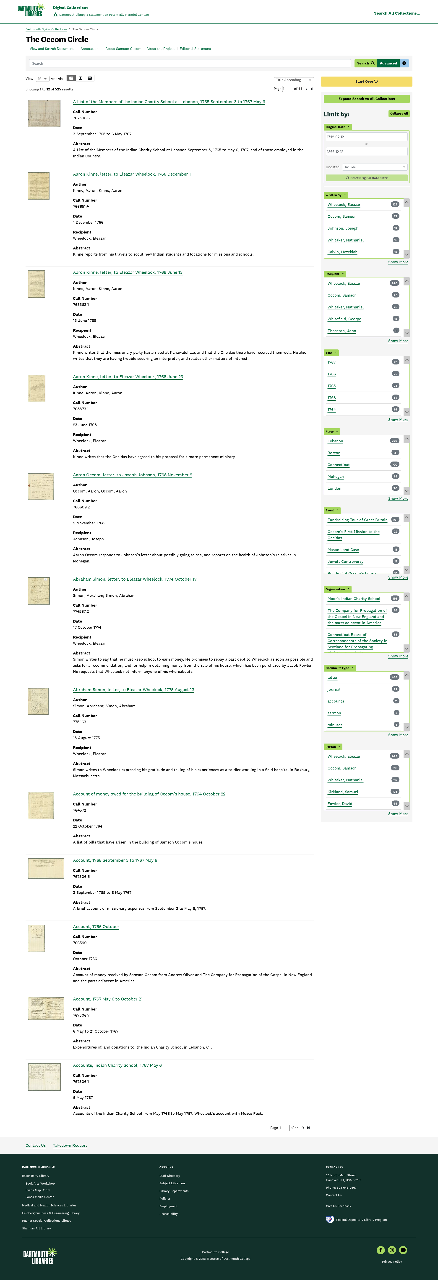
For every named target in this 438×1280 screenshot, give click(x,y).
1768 (332, 397)
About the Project (160, 48)
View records (44, 78)
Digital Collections (70, 7)
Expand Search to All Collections (367, 98)
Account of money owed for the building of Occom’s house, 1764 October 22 (149, 794)
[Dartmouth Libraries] (31, 12)
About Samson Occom (123, 48)
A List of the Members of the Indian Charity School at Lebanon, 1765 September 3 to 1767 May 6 (169, 102)
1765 (332, 385)
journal (334, 689)
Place (330, 431)
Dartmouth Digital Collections (46, 29)
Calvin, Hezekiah (342, 251)
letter (333, 677)
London (334, 488)
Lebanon (335, 441)
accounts (336, 701)
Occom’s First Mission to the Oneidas (354, 534)
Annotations (90, 48)
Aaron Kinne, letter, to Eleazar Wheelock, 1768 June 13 (128, 272)
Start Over (364, 81)
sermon (334, 713)
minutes (335, 724)
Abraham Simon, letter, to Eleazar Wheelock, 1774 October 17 (135, 579)
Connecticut (339, 464)
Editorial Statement (195, 48)
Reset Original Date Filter (369, 178)
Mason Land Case (343, 549)
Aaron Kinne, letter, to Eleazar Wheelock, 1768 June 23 (128, 377)
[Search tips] (404, 63)
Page (278, 88)
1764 (332, 409)
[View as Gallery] (80, 78)
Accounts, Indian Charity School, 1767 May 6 (117, 1065)
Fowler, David (340, 803)
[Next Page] (306, 89)
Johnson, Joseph (343, 228)
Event (330, 510)
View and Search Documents (53, 48)
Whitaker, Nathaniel (346, 240)
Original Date (335, 127)
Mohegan (336, 476)
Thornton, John (342, 330)
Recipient (332, 274)
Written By (334, 195)
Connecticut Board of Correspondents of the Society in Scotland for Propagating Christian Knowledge (357, 644)
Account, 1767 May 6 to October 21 (108, 999)
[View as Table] (90, 78)
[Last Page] (311, 89)
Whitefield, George (344, 318)
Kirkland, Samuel (343, 791)
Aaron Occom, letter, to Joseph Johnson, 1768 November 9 (132, 475)
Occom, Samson (342, 216)
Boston (334, 452)
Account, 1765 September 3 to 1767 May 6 (115, 860)
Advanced (388, 63)
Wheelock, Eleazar (344, 204)
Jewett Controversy (345, 561)
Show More (398, 261)
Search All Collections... (397, 13)
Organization (335, 589)
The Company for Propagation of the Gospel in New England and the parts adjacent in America (357, 616)
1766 (332, 374)
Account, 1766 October (96, 926)
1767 (332, 362)
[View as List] (71, 78)
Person (331, 747)
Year (329, 353)
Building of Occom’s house (352, 573)
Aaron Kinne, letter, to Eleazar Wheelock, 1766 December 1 (132, 174)
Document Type (337, 668)
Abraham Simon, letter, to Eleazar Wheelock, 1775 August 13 (133, 690)
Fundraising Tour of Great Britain (358, 519)
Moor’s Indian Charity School (354, 598)
